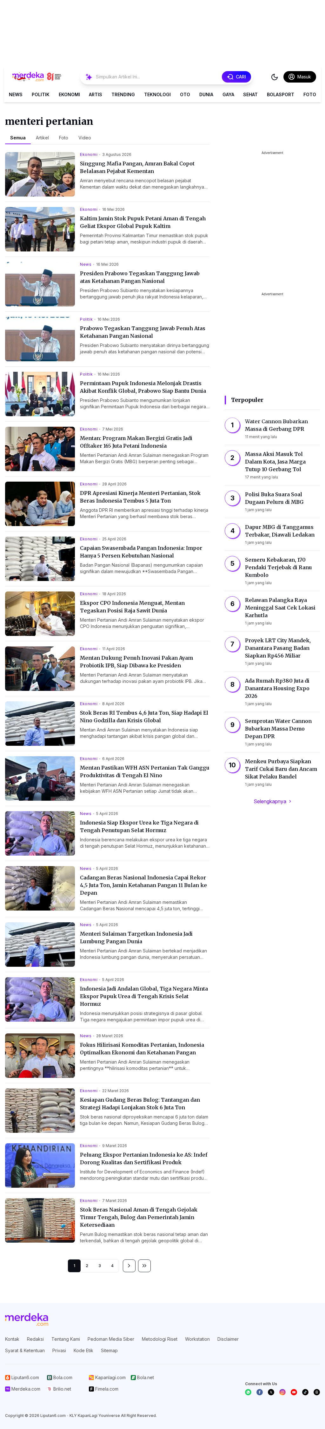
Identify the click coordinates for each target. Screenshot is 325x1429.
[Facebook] (259, 1392)
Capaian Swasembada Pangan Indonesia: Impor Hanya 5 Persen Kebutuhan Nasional (141, 552)
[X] (271, 1392)
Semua (18, 137)
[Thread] (317, 1392)
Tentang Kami (65, 1339)
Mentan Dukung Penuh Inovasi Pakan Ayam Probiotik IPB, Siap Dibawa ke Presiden (136, 662)
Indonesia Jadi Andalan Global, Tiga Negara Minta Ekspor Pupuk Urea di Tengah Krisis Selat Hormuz (144, 996)
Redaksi (35, 1339)
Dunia (206, 94)
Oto (185, 94)
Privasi (59, 1350)
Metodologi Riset (159, 1339)
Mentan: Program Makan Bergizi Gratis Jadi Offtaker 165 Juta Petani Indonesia (136, 442)
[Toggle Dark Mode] (274, 77)
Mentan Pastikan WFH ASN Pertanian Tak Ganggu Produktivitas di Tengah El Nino (144, 771)
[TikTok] (305, 1392)
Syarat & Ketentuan (25, 1350)
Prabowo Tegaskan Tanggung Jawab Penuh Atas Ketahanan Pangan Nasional (142, 332)
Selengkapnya (270, 801)
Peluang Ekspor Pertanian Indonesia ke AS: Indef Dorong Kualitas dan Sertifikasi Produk (144, 1158)
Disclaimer (228, 1339)
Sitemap (109, 1350)
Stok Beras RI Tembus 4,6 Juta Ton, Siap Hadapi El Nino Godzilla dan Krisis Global (144, 717)
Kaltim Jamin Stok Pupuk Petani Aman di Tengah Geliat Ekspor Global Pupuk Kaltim (143, 222)
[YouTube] (294, 1392)
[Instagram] (282, 1392)
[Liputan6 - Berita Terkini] (26, 1319)
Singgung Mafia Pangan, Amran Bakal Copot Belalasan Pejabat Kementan (137, 167)
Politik (41, 94)
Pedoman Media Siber (111, 1339)
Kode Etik (83, 1350)
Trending (123, 94)
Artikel (42, 137)
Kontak (12, 1339)
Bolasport (280, 94)
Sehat (250, 94)
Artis (95, 94)
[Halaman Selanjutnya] (129, 1265)
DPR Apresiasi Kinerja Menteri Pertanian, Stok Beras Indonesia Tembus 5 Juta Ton (140, 497)
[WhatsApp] (248, 1392)
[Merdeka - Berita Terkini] (37, 76)
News (16, 94)
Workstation (197, 1339)
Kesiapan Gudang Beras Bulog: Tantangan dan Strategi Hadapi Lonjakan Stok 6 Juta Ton (140, 1104)
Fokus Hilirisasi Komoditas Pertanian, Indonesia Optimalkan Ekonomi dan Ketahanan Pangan (142, 1049)
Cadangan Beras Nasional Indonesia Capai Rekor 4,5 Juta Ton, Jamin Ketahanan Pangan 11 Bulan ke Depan (143, 885)
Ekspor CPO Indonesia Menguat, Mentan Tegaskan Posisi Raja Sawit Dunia (132, 607)
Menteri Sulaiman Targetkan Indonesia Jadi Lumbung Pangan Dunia (136, 938)
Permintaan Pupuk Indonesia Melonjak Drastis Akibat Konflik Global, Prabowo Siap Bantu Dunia (143, 387)
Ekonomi (69, 94)
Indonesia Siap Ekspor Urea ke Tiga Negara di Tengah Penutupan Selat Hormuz (139, 826)
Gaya (228, 94)
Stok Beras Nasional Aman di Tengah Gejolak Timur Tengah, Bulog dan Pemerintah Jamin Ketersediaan (138, 1217)
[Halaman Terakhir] (144, 1265)
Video (84, 137)
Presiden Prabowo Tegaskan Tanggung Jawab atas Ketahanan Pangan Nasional (140, 277)
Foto (309, 94)
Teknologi (157, 94)
